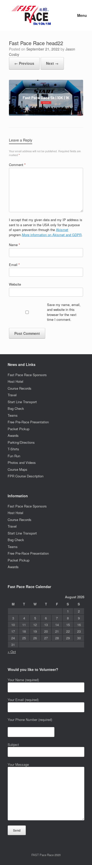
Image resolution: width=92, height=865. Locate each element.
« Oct (12, 651)
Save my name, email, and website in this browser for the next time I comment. (63, 312)
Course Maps (17, 469)
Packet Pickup (18, 428)
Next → (52, 63)
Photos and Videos (22, 462)
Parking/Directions (21, 442)
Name (14, 244)
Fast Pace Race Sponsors (27, 374)
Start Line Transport (22, 401)
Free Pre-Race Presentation (28, 421)
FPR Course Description (25, 476)
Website (15, 284)
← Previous (24, 63)
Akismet (62, 229)
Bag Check (16, 408)
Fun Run (14, 455)
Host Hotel (15, 381)
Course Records (19, 388)
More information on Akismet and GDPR (52, 234)
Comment (17, 164)
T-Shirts (13, 449)
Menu (82, 15)
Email (14, 264)
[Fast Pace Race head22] (46, 114)
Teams (13, 415)
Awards (13, 435)
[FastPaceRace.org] (32, 15)
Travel (12, 394)
